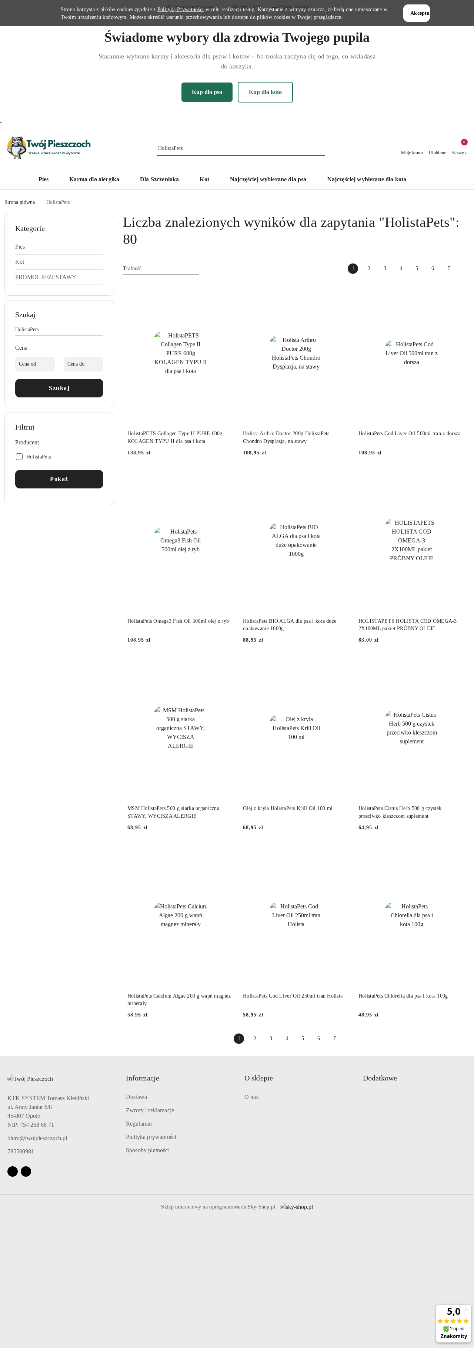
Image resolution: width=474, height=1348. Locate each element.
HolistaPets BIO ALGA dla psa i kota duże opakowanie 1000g (289, 624)
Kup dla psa (207, 92)
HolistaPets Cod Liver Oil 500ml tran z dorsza (409, 433)
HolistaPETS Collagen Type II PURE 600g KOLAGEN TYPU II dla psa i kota (175, 437)
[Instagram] (26, 1171)
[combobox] (161, 268)
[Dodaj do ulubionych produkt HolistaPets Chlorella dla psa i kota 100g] (456, 853)
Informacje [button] (142, 1078)
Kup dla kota (265, 92)
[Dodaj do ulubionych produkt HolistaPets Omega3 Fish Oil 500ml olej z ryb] (225, 478)
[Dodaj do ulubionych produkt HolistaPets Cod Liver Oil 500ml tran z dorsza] (456, 290)
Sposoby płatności (148, 1150)
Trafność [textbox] (132, 268)
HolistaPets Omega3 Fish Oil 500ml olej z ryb (178, 621)
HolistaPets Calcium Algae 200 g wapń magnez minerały (179, 999)
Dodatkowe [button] (380, 1078)
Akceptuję (420, 13)
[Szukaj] (100, 330)
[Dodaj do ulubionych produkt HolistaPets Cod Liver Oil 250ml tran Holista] (341, 853)
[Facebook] (12, 1171)
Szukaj (59, 388)
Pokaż (59, 479)
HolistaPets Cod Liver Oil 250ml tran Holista (293, 996)
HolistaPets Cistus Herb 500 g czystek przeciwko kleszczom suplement (399, 812)
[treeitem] (59, 246)
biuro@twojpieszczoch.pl (37, 1138)
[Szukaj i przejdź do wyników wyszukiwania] (320, 148)
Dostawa (136, 1097)
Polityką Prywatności (180, 9)
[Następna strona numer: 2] (464, 268)
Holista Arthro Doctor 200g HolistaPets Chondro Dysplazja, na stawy (286, 437)
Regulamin (139, 1123)
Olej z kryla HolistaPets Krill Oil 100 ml (288, 808)
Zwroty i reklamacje (150, 1110)
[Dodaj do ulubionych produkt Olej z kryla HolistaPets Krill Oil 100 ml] (341, 665)
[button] (431, 180)
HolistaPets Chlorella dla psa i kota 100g (403, 996)
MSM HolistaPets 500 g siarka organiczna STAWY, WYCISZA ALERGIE (173, 812)
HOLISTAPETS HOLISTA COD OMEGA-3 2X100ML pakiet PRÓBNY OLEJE (407, 624)
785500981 (20, 1151)
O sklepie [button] (258, 1078)
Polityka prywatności (151, 1137)
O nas (251, 1097)
